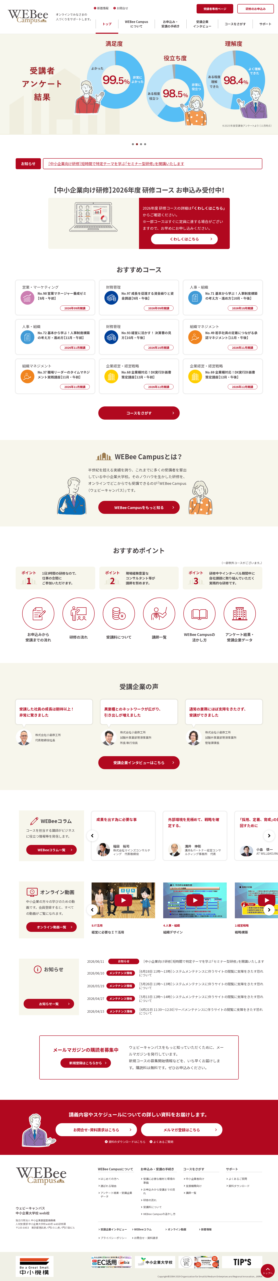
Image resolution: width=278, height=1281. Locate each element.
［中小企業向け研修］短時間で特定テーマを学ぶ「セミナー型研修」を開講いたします (116, 163)
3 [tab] (141, 144)
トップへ (268, 1273)
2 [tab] (137, 144)
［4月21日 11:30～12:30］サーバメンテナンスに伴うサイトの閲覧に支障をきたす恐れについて (201, 1011)
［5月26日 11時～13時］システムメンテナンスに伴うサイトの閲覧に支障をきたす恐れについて (201, 985)
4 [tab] (145, 144)
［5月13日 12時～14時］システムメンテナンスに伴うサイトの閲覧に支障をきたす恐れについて (201, 998)
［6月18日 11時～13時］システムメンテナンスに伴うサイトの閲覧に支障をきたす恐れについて (201, 973)
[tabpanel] (139, 84)
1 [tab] (133, 144)
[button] (269, 835)
